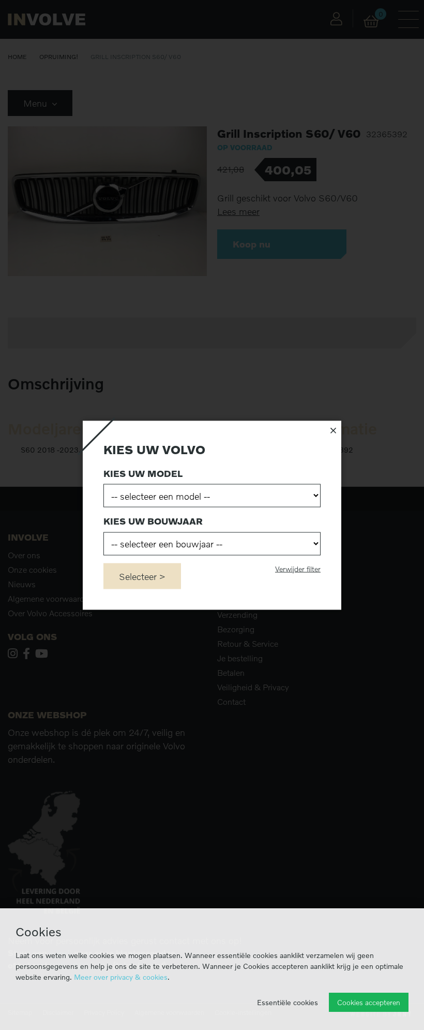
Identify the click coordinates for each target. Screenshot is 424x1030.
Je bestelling (240, 658)
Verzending (237, 615)
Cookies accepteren (368, 1002)
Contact (231, 702)
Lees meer (238, 211)
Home (17, 57)
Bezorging (235, 629)
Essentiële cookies (287, 1002)
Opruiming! (58, 57)
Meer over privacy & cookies (121, 977)
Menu (36, 103)
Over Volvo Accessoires (50, 613)
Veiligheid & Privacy (253, 687)
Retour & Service (247, 644)
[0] (371, 21)
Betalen (231, 673)
